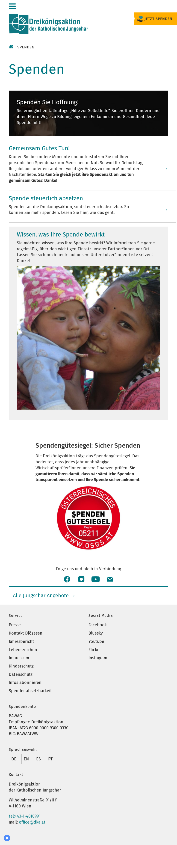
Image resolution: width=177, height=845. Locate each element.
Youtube (96, 641)
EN (26, 759)
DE (13, 759)
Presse (15, 624)
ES (38, 759)
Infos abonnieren (25, 682)
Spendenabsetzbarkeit (30, 690)
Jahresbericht (21, 641)
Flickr (93, 649)
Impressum (19, 657)
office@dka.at (32, 822)
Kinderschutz (21, 666)
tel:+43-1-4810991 (25, 816)
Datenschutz (20, 674)
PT (50, 759)
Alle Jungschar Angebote (41, 595)
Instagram (97, 657)
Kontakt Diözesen (25, 633)
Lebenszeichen (23, 649)
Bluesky (95, 633)
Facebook (97, 624)
